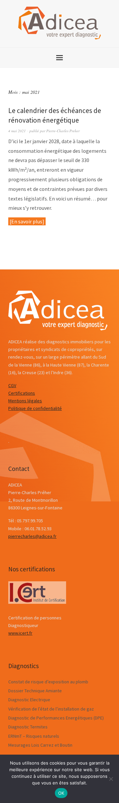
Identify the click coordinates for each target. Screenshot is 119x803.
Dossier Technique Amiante (35, 691)
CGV (12, 385)
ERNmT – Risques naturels (33, 736)
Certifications (21, 393)
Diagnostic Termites (28, 727)
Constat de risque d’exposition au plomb (48, 682)
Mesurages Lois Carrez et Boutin (40, 745)
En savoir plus (26, 221)
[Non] (110, 778)
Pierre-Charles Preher (63, 130)
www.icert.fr (20, 633)
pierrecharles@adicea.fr (32, 536)
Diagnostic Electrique (29, 700)
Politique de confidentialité (35, 408)
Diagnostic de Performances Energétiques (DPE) (56, 718)
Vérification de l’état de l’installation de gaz (51, 709)
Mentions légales (25, 401)
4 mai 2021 (17, 130)
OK (61, 793)
